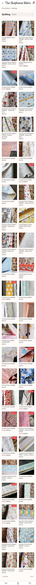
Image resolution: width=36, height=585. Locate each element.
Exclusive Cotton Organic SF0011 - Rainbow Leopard (26, 454)
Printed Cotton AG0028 (25, 158)
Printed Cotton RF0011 (8, 201)
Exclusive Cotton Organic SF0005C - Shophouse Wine (9, 110)
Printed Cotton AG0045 (8, 453)
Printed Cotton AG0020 (8, 158)
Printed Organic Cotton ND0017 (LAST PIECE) (25, 225)
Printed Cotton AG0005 (25, 319)
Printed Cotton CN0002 (25, 385)
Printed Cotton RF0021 (25, 180)
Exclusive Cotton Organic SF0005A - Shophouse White (9, 226)
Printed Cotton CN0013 (25, 340)
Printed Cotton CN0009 (25, 363)
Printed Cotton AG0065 (8, 428)
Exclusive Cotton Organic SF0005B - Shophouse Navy (26, 135)
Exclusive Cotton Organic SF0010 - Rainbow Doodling (9, 135)
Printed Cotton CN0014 (8, 180)
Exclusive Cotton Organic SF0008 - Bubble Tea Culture (9, 251)
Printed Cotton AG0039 (25, 499)
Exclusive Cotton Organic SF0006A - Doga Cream (26, 250)
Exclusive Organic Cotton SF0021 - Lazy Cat (9, 477)
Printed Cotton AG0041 (8, 499)
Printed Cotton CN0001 (8, 407)
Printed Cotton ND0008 (25, 569)
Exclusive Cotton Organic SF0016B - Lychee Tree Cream (9, 546)
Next (31, 576)
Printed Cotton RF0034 (8, 274)
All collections (6, 8)
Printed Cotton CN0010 (8, 363)
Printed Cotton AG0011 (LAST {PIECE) (8, 341)
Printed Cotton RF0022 (25, 87)
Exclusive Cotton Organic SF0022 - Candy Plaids (26, 522)
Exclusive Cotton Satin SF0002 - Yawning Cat (8, 570)
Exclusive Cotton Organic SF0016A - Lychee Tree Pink (26, 202)
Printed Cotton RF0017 (25, 407)
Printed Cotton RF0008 (8, 87)
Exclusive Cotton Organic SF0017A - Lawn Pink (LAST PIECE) (26, 430)
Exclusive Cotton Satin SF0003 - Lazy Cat (25, 545)
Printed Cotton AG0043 (25, 476)
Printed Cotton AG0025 (8, 297)
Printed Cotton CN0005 (8, 385)
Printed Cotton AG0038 (8, 521)
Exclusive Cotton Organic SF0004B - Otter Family (26, 109)
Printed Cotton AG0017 (25, 297)
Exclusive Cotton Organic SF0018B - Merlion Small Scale (9, 64)
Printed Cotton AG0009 (8, 319)
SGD (6, 583)
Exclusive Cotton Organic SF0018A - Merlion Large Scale (26, 39)
